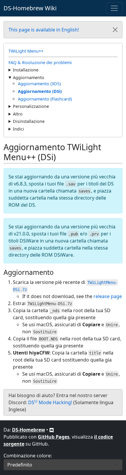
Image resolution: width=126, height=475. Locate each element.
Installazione (25, 70)
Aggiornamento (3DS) (39, 83)
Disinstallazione (29, 121)
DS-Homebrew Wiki (30, 8)
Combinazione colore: (28, 455)
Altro (18, 114)
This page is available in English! (43, 29)
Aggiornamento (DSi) (40, 91)
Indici (18, 129)
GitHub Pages (53, 437)
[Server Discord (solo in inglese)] (51, 430)
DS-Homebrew (28, 430)
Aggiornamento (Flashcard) (45, 99)
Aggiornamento (28, 77)
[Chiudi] (115, 29)
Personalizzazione (31, 106)
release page (107, 296)
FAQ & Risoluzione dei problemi (40, 62)
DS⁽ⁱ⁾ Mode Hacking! (50, 402)
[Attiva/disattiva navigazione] (114, 8)
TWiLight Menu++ (25, 51)
